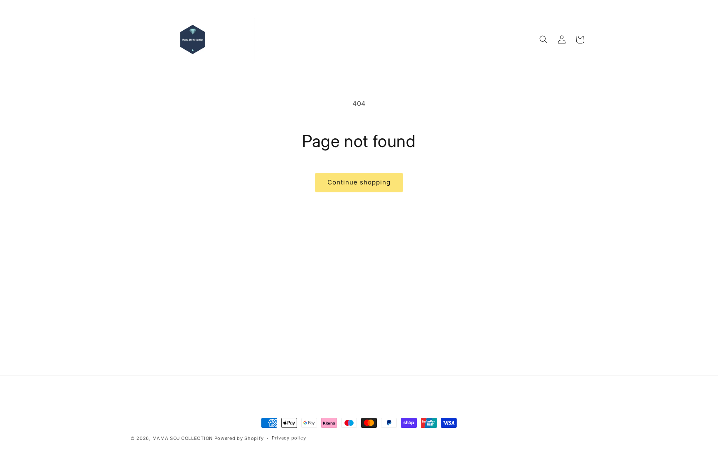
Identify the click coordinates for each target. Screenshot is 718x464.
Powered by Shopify (239, 438)
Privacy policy (289, 438)
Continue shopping (359, 182)
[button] (543, 39)
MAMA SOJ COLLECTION (183, 438)
